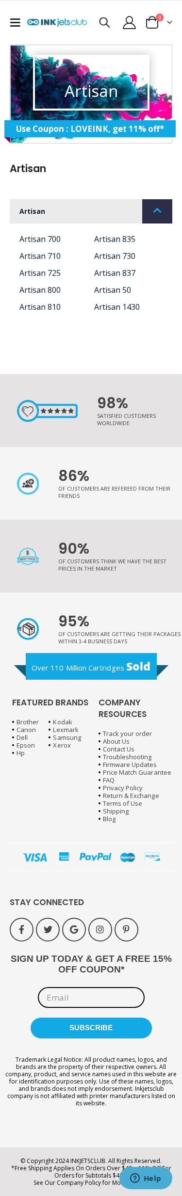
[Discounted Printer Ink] (57, 22)
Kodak (62, 722)
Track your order (127, 733)
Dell (22, 737)
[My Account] (129, 22)
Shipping (116, 811)
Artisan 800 (40, 290)
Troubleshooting (127, 757)
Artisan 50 (112, 290)
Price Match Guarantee (137, 772)
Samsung (67, 737)
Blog (109, 819)
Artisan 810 (40, 307)
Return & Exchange (131, 795)
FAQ (109, 780)
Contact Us (119, 749)
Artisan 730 (114, 256)
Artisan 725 (40, 273)
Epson (26, 745)
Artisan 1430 (117, 307)
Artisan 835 (114, 239)
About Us (116, 741)
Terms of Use (123, 803)
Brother (28, 722)
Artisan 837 (114, 273)
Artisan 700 (40, 239)
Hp (21, 753)
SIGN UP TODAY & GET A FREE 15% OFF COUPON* (91, 964)
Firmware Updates (130, 764)
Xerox (61, 745)
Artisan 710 (40, 256)
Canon (26, 730)
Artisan (32, 211)
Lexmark (65, 730)
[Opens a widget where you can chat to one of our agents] (145, 1179)
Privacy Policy (123, 788)
